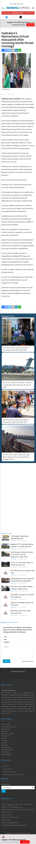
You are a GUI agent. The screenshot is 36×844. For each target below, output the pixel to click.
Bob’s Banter (5, 729)
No (5, 639)
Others (6, 642)
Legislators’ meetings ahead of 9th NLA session (22, 604)
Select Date (5, 784)
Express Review (6, 754)
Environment (5, 752)
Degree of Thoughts (7, 733)
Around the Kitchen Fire (8, 727)
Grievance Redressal (9, 772)
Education (4, 745)
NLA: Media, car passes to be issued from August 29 (22, 596)
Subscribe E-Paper (18, 13)
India (3, 94)
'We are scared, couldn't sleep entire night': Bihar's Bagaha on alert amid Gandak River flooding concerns (16, 457)
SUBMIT (6, 661)
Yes (5, 637)
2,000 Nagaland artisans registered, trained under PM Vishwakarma (22, 580)
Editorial (4, 743)
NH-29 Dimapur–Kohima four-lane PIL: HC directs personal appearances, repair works (22, 554)
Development (5, 736)
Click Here (30, 25)
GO (4, 791)
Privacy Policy (7, 769)
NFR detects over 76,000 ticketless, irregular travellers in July (22, 588)
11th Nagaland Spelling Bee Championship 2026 (19, 537)
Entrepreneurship (7, 750)
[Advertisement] (12, 476)
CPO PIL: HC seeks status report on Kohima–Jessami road (22, 564)
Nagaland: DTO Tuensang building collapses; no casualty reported (22, 545)
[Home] (16, 8)
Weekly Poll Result (27, 661)
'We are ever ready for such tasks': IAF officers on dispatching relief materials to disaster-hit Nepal (17, 385)
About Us (6, 766)
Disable (3, 738)
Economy (4, 740)
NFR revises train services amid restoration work (20, 612)
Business (4, 731)
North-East (14, 591)
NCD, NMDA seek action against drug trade (23, 572)
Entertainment (6, 747)
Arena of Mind (5, 724)
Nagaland (14, 540)
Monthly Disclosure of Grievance (13, 774)
